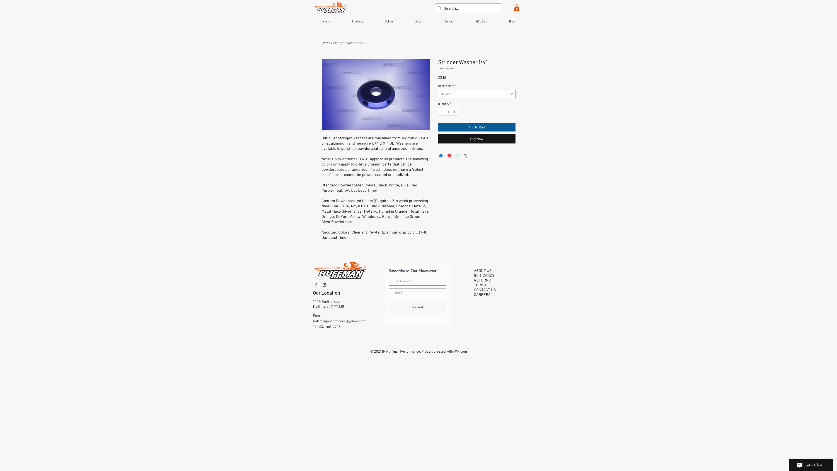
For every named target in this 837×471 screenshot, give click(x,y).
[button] (517, 7)
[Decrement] (441, 112)
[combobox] (476, 94)
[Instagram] (324, 285)
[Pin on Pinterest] (449, 155)
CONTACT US (485, 289)
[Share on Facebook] (441, 155)
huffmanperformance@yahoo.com (339, 321)
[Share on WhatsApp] (457, 155)
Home (326, 43)
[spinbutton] (448, 112)
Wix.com (460, 351)
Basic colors (447, 86)
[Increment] (455, 112)
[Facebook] (316, 285)
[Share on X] (465, 155)
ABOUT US (483, 270)
